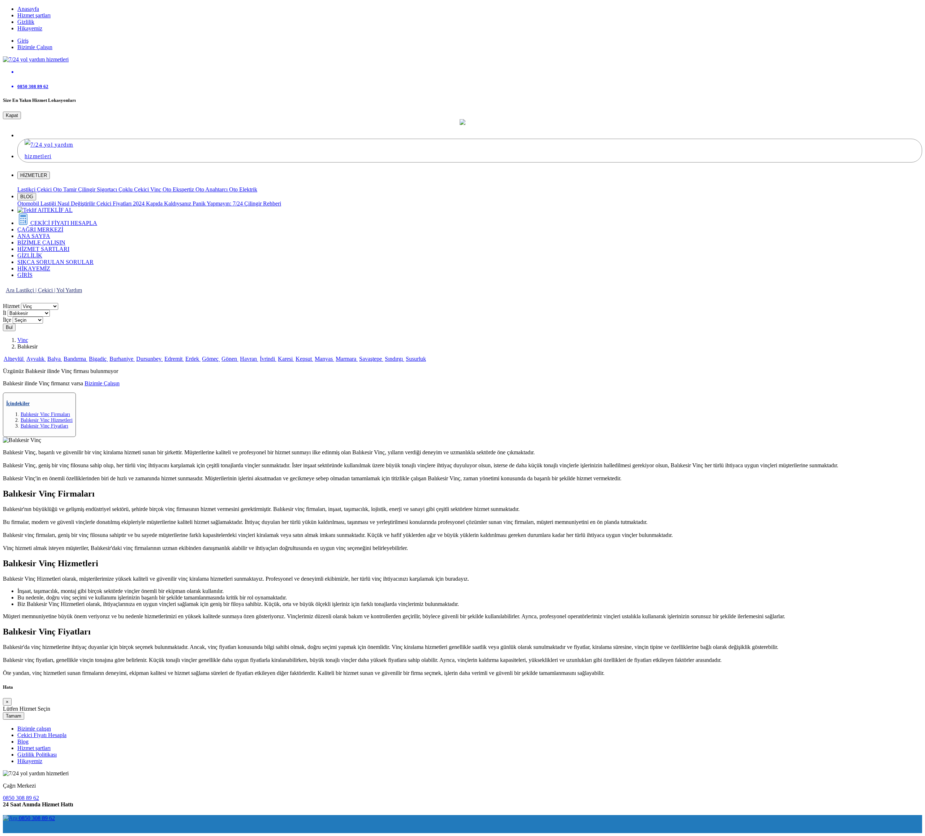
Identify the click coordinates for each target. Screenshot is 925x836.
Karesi (286, 359)
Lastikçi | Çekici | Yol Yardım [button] (49, 290)
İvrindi (268, 359)
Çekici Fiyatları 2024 (121, 203)
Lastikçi (27, 189)
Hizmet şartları (34, 15)
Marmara (347, 359)
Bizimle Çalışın (34, 47)
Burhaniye (122, 359)
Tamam (13, 716)
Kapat (12, 115)
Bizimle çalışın (34, 728)
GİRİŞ (25, 275)
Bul (9, 327)
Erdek (193, 359)
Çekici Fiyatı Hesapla (41, 735)
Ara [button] (11, 290)
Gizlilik (25, 22)
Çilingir (87, 189)
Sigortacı (108, 189)
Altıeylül (14, 359)
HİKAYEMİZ (33, 268)
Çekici (45, 189)
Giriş (23, 41)
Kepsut (304, 359)
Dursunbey (149, 359)
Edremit (174, 359)
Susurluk (416, 359)
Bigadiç (98, 359)
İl (5, 313)
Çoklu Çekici (134, 189)
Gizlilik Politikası (37, 754)
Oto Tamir (65, 189)
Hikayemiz (29, 28)
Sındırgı (394, 359)
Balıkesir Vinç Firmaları (45, 414)
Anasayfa (28, 9)
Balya (54, 359)
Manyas (324, 359)
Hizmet (12, 306)
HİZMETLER (33, 175)
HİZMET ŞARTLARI (43, 249)
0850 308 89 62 (21, 798)
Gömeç (211, 359)
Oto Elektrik (243, 189)
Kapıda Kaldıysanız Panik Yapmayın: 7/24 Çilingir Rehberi (213, 203)
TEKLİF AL (58, 210)
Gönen (229, 359)
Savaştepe (371, 359)
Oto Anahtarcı (212, 189)
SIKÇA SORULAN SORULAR (55, 262)
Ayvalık (36, 359)
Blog (23, 741)
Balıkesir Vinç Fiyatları (44, 426)
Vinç (156, 189)
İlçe (8, 320)
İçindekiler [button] (18, 403)
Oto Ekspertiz (179, 189)
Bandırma (75, 359)
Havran (249, 359)
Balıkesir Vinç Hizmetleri (47, 420)
